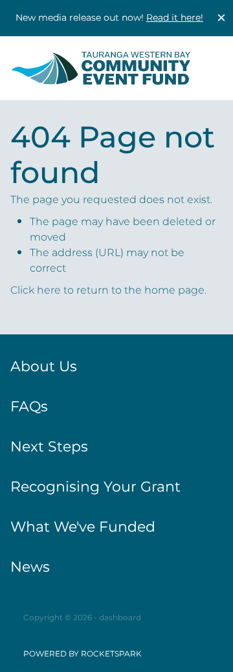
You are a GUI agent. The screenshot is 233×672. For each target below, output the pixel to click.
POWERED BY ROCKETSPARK (82, 654)
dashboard (120, 618)
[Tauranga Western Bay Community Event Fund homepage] (101, 68)
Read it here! (174, 17)
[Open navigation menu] (205, 67)
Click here (35, 290)
